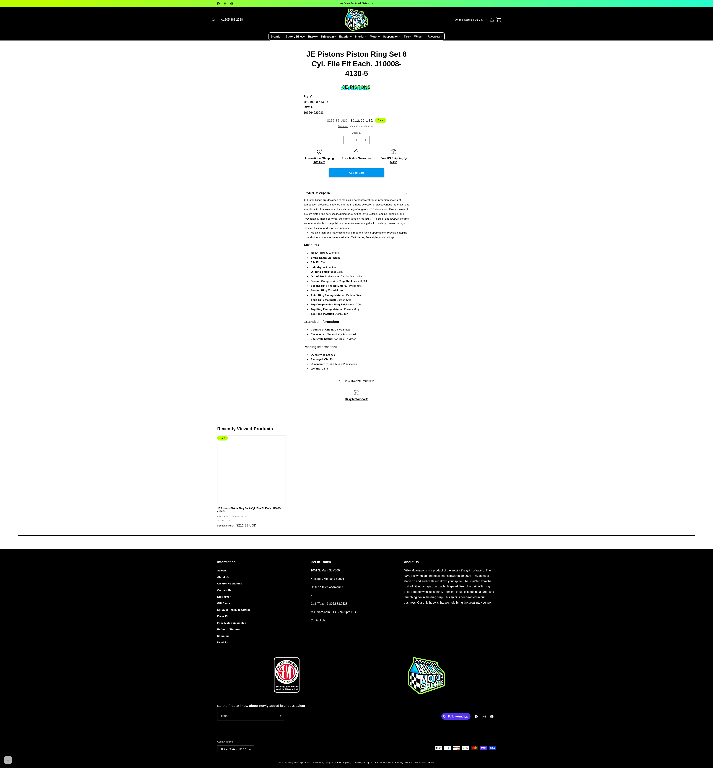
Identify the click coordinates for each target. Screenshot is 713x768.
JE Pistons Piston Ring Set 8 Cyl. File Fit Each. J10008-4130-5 (249, 510)
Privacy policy (362, 762)
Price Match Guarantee (356, 158)
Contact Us (224, 590)
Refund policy (344, 762)
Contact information (424, 762)
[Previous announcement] (302, 3)
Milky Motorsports (356, 399)
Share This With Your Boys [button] (358, 380)
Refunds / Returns (228, 629)
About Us (223, 577)
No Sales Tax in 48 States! (233, 609)
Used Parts (224, 642)
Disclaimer (223, 596)
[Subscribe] (280, 716)
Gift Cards (223, 603)
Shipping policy (402, 762)
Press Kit (223, 616)
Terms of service (382, 762)
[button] (213, 20)
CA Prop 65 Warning (229, 583)
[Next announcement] (411, 3)
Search (221, 570)
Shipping (343, 126)
